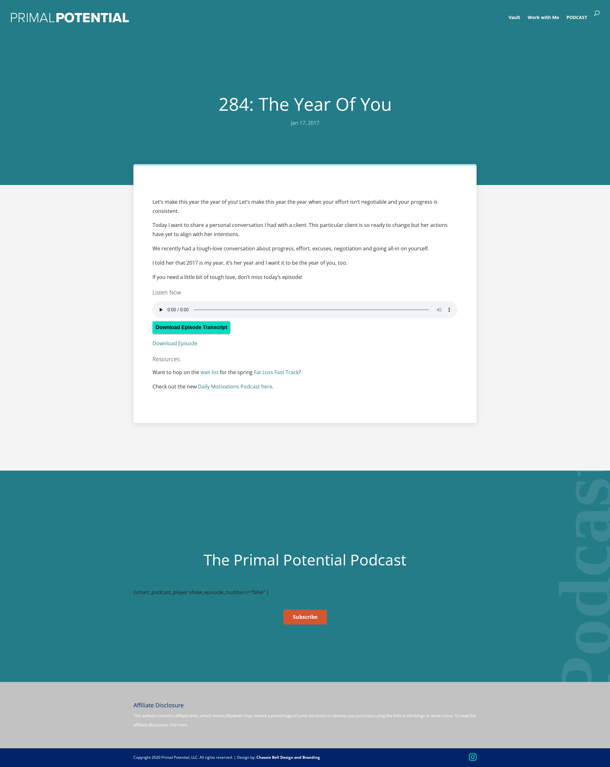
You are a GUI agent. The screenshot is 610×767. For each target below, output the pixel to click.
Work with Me (543, 17)
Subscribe (305, 616)
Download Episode (174, 343)
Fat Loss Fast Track (276, 372)
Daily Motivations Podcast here (235, 386)
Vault (514, 17)
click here (178, 725)
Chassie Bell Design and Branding (288, 757)
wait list (209, 372)
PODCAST (576, 17)
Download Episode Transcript (191, 327)
